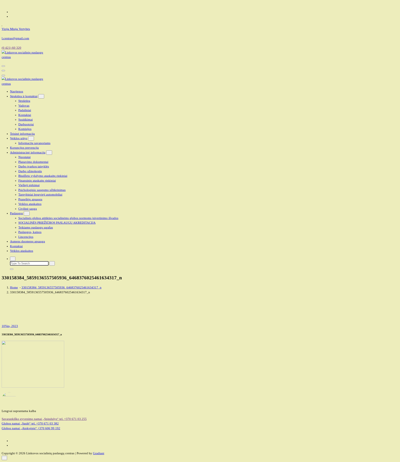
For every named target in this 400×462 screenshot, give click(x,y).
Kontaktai (24, 115)
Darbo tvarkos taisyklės (33, 166)
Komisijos (24, 129)
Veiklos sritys (18, 138)
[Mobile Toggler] (41, 96)
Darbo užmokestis (30, 171)
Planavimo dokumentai (33, 162)
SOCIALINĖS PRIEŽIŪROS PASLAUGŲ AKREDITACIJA (57, 222)
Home (14, 287)
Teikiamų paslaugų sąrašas (35, 227)
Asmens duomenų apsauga (27, 241)
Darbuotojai (26, 124)
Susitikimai (25, 119)
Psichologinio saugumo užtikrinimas (42, 190)
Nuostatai (24, 157)
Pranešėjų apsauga (30, 199)
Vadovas (23, 105)
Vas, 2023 (10, 326)
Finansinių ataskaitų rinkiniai (37, 180)
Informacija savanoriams (34, 143)
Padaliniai (24, 110)
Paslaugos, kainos (29, 232)
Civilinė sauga (27, 208)
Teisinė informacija (22, 133)
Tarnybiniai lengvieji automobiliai (40, 194)
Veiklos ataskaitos (29, 204)
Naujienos (16, 91)
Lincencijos (25, 236)
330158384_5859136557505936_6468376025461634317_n (61, 287)
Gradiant (98, 453)
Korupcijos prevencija (24, 147)
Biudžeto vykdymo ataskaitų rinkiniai (42, 175)
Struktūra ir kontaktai (24, 96)
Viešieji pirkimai (29, 185)
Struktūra (24, 100)
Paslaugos (16, 213)
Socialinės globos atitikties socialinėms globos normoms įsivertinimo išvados (68, 218)
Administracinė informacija (27, 152)
